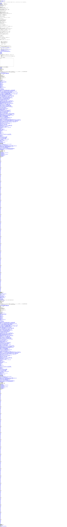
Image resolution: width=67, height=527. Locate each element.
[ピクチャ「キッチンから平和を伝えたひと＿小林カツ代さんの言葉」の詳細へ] (2, 384)
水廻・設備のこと (2, 86)
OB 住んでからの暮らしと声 (3, 296)
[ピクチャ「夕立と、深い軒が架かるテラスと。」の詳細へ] (4, 152)
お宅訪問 (1, 130)
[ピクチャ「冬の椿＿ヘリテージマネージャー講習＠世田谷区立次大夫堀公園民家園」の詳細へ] (2, 388)
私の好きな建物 (1, 129)
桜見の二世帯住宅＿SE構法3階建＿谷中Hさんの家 (5, 102)
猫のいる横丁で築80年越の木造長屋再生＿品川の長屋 (5, 351)
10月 (0, 169)
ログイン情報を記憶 (3, 57)
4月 (0, 165)
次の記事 (1, 3)
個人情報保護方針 (2, 299)
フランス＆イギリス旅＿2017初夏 (3, 137)
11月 (0, 175)
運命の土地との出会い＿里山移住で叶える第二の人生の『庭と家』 (7, 146)
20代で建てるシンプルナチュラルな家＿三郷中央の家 (5, 342)
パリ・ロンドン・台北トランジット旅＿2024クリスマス (5, 134)
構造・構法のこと (2, 84)
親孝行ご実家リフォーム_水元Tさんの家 (4, 122)
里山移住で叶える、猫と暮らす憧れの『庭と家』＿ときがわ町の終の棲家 (7, 322)
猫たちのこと (1, 132)
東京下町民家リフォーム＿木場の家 (3, 356)
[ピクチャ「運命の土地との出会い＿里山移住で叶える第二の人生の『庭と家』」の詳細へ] (4, 154)
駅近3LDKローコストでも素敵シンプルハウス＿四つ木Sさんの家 (6, 103)
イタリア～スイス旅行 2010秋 (3, 138)
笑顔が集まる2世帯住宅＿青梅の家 (3, 341)
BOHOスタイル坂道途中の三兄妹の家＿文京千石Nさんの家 (6, 101)
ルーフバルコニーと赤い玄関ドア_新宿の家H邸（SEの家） (6, 117)
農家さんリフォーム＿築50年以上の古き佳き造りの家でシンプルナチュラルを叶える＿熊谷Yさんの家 (10, 352)
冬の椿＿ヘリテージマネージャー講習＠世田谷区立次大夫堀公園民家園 (7, 148)
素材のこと (1, 318)
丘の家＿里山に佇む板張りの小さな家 (4, 112)
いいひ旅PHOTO (1, 139)
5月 (0, 171)
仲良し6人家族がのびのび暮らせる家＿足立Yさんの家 (5, 327)
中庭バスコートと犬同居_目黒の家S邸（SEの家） (5, 115)
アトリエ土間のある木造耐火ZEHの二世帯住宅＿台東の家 (6, 92)
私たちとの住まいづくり (2, 295)
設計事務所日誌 (1, 360)
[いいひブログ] (1, 1)
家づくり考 (1, 83)
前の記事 (1, 67)
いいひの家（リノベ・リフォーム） (3, 118)
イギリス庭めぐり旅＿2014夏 (3, 370)
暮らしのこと (1, 131)
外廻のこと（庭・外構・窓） (3, 87)
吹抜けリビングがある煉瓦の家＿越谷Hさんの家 (5, 98)
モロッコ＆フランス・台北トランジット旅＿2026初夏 (5, 366)
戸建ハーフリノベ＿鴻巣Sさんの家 (3, 124)
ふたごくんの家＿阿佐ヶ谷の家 (3, 107)
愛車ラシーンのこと (2, 365)
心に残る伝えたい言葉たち (2, 142)
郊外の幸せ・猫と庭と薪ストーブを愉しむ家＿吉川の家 (5, 338)
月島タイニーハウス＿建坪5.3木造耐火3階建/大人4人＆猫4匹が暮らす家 (7, 90)
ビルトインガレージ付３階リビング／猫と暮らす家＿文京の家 (6, 91)
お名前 (1, 55)
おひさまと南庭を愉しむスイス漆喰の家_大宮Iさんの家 (5, 337)
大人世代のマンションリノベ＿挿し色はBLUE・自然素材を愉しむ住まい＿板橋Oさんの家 (9, 120)
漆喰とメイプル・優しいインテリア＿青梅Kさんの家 (5, 105)
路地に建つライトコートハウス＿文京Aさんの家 (5, 336)
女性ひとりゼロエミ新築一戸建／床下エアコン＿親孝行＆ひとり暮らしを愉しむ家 (8, 323)
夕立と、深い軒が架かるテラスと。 (3, 144)
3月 (0, 159)
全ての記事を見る (2, 149)
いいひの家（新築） (2, 89)
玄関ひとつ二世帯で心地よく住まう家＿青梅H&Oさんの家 (6, 97)
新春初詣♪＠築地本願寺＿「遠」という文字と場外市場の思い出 (6, 381)
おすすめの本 (1, 141)
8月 (0, 163)
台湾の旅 (1, 136)
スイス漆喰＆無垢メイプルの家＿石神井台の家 (5, 110)
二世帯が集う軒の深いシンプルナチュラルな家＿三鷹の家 (6, 114)
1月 (0, 160)
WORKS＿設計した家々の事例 (3, 81)
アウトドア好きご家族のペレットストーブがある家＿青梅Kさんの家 (7, 328)
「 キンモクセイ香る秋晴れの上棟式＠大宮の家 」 (5, 51)
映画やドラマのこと (2, 372)
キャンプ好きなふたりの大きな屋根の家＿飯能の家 (5, 93)
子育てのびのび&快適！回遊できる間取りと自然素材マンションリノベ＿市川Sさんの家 (9, 121)
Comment (1, 52)
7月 (0, 158)
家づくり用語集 (1, 375)
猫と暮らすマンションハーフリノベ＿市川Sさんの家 (5, 127)
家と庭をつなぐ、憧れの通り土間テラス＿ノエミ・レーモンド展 (6, 145)
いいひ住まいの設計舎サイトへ (3, 72)
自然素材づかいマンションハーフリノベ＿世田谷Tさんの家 (6, 125)
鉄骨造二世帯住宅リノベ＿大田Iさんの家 (4, 126)
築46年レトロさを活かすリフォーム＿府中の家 (5, 123)
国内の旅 (1, 367)
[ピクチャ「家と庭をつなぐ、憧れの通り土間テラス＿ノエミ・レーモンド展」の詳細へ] (2, 153)
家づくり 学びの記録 (2, 361)
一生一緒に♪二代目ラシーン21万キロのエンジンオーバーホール (6, 380)
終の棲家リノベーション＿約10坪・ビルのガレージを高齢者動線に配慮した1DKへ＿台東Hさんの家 (10, 119)
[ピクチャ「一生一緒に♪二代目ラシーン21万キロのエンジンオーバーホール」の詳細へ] (2, 155)
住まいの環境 (1, 85)
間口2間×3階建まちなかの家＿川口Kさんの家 (4, 99)
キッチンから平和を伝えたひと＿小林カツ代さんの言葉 (5, 376)
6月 (0, 164)
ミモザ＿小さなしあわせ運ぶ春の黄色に (4, 147)
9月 (0, 189)
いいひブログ (1, 298)
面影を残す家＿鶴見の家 (2, 109)
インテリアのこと (2, 88)
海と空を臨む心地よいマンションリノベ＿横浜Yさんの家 (6, 357)
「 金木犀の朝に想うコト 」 (3, 50)
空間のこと (1, 317)
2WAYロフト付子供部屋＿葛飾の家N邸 (4, 116)
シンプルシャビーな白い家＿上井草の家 (4, 108)
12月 (0, 161)
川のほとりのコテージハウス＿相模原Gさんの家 (5, 104)
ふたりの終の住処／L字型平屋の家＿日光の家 (4, 96)
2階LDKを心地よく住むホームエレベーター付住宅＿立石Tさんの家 (7, 333)
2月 (0, 166)
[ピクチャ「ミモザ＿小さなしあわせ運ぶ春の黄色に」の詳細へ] (2, 387)
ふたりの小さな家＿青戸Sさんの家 (3, 332)
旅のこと (1, 133)
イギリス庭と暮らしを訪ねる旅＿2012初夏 (4, 371)
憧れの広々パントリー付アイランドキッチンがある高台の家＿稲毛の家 (7, 346)
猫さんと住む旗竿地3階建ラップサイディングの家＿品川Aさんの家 (7, 95)
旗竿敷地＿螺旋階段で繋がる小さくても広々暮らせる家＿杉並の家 (7, 347)
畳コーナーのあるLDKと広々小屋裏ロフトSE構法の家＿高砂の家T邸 (7, 113)
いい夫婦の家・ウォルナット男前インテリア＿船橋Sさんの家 (6, 100)
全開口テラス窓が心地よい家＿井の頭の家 (4, 343)
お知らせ (1, 128)
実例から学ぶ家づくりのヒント (3, 314)
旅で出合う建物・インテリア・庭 (3, 362)
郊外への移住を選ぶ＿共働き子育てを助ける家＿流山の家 (6, 94)
